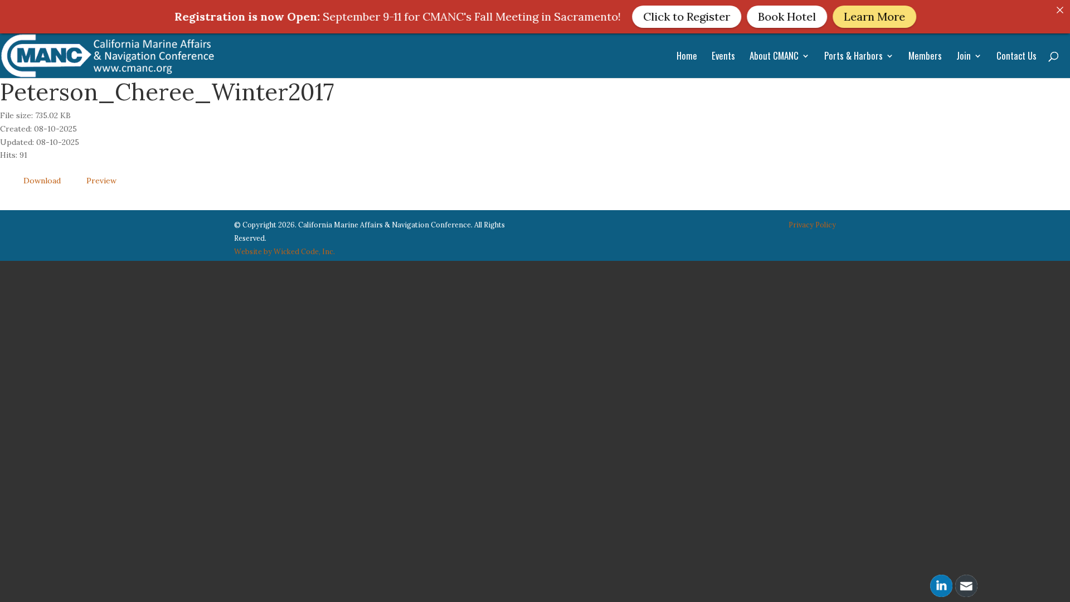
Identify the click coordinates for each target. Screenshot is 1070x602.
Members (925, 57)
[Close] (1060, 10)
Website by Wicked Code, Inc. (284, 251)
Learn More (842, 16)
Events (723, 57)
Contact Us (1016, 57)
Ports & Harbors (853, 57)
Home (687, 57)
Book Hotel (755, 16)
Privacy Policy (812, 224)
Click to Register (654, 16)
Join (963, 57)
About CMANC (774, 57)
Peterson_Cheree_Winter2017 (167, 92)
